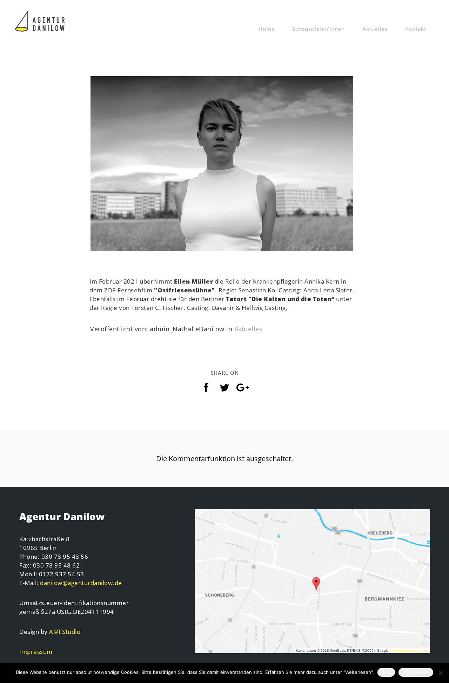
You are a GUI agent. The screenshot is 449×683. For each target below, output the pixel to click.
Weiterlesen (416, 672)
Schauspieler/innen (318, 28)
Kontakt (415, 28)
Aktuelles (375, 28)
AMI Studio (64, 632)
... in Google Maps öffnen (312, 581)
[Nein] (440, 672)
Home (267, 28)
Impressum (36, 652)
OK (386, 672)
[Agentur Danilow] (40, 19)
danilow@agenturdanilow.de (81, 583)
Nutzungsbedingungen (410, 650)
